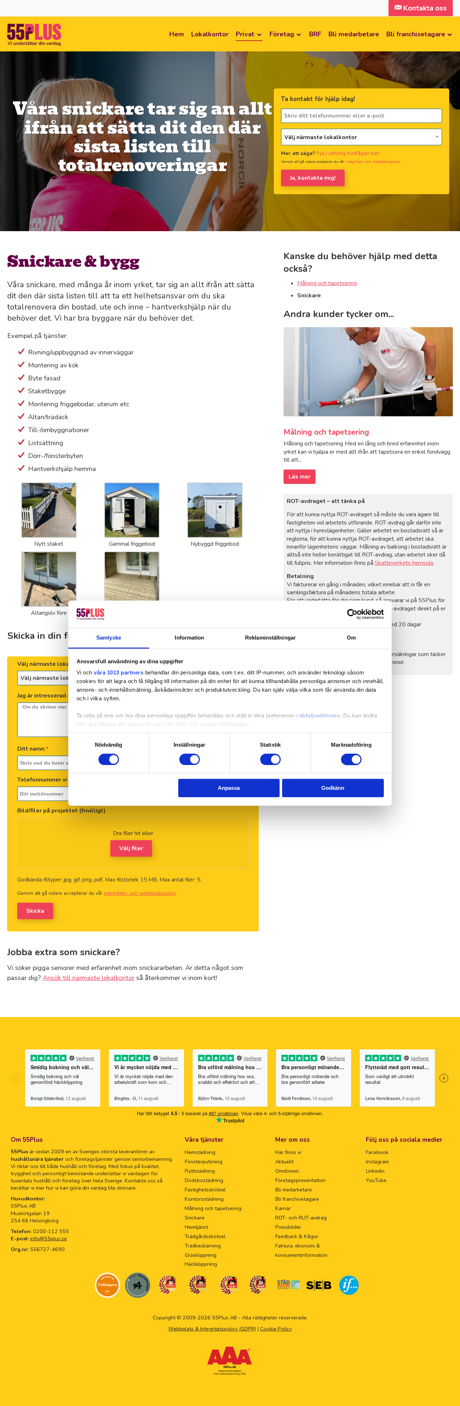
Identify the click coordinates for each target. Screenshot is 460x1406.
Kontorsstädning (204, 1199)
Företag (282, 33)
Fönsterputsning (203, 1161)
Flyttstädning (200, 1170)
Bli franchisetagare (415, 33)
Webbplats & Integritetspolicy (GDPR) (212, 1328)
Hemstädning (200, 1152)
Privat (245, 33)
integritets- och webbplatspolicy (372, 161)
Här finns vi (288, 1152)
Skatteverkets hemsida (404, 563)
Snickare (194, 1217)
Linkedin (375, 1170)
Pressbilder (288, 1227)
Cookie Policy (276, 1328)
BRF (315, 33)
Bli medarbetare (353, 33)
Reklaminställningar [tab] (270, 638)
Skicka (35, 911)
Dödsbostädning (204, 1180)
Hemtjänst (196, 1227)
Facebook (377, 1152)
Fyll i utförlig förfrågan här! (348, 153)
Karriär (283, 1208)
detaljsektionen (319, 716)
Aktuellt (284, 1161)
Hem (176, 33)
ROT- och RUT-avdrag (301, 1217)
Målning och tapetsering (327, 283)
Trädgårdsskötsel (205, 1236)
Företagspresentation (300, 1180)
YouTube (376, 1180)
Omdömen (287, 1170)
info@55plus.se (48, 1238)
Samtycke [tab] (108, 638)
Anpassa (229, 788)
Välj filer (131, 848)
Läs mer (299, 477)
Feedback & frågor (296, 1236)
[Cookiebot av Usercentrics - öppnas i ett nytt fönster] (352, 614)
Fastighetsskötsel (205, 1189)
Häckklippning (201, 1264)
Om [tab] (351, 638)
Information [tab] (189, 638)
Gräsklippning (200, 1255)
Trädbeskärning (203, 1245)
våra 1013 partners (118, 673)
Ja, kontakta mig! (313, 178)
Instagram (377, 1161)
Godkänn (332, 788)
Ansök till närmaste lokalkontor (88, 977)
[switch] (189, 759)
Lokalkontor (210, 33)
